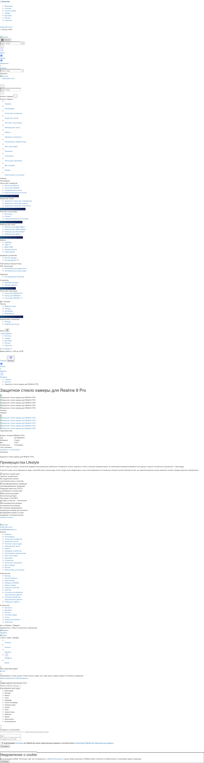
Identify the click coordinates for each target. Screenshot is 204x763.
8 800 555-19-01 (8, 78)
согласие (19, 743)
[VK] (5, 24)
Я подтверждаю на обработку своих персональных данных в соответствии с (58, 743)
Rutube (8, 349)
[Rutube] (8, 24)
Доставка (8, 340)
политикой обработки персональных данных (95, 743)
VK (1, 349)
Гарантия (8, 345)
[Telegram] (1, 24)
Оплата (8, 343)
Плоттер (8, 336)
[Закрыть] (15, 96)
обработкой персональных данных (37, 732)
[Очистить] (23, 43)
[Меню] (2, 86)
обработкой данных (54, 759)
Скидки (7, 338)
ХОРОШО (4, 761)
